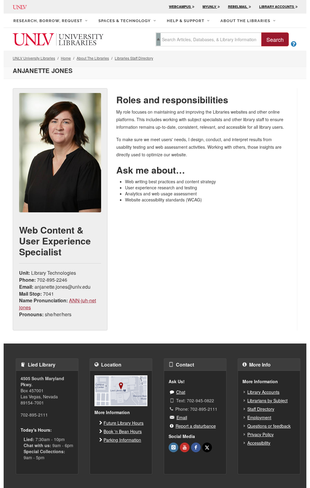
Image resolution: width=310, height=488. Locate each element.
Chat (180, 392)
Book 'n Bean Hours (123, 431)
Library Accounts (263, 392)
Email (181, 417)
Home (66, 58)
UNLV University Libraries (34, 58)
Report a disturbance (196, 426)
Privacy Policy (260, 434)
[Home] (58, 39)
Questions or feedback (269, 426)
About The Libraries (93, 58)
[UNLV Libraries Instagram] (173, 447)
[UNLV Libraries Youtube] (185, 447)
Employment (259, 417)
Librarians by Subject (267, 400)
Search (275, 39)
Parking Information (122, 440)
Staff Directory (260, 409)
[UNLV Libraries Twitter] (207, 447)
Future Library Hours (123, 423)
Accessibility (258, 443)
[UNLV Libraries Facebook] (196, 447)
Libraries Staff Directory (134, 58)
